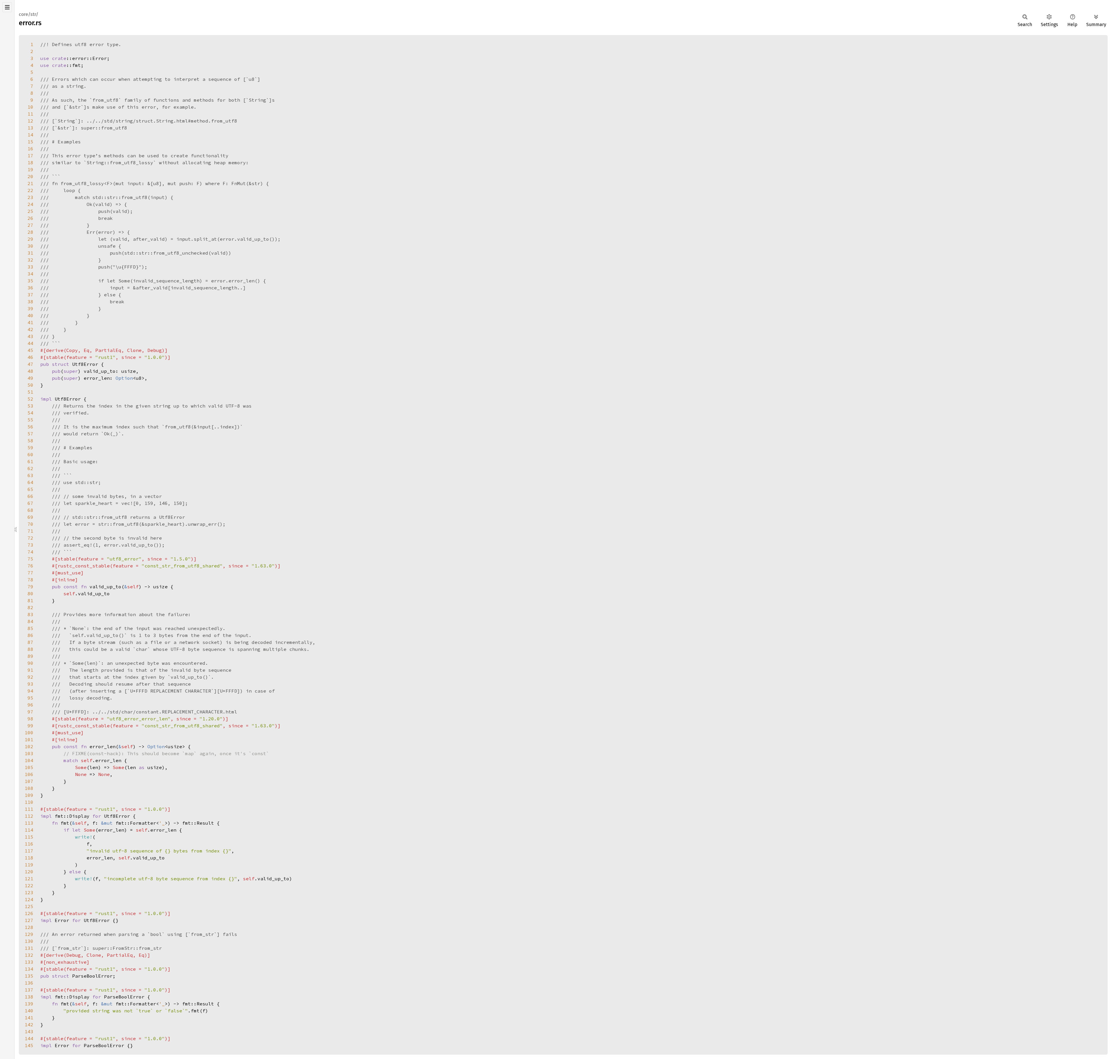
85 (30, 628)
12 (30, 121)
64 (30, 482)
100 (29, 732)
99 (30, 725)
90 (30, 663)
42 (30, 329)
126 (29, 913)
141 (29, 1017)
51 (30, 392)
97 (30, 712)
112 (29, 816)
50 (30, 385)
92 (30, 677)
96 (30, 705)
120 (29, 871)
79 (30, 586)
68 (30, 510)
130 (29, 941)
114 (29, 830)
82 (30, 607)
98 (30, 719)
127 (29, 920)
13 (30, 128)
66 (30, 496)
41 (30, 322)
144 (29, 1038)
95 (30, 698)
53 (30, 406)
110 (29, 802)
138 (29, 997)
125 (29, 906)
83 (30, 614)
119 (29, 865)
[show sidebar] (7, 7)
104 (29, 760)
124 (29, 899)
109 (29, 795)
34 (30, 274)
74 (30, 552)
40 (30, 315)
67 (30, 503)
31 (30, 253)
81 (30, 600)
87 (30, 642)
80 (30, 593)
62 (30, 468)
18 (30, 162)
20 (30, 176)
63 (30, 475)
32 (30, 260)
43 (30, 336)
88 (30, 649)
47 (30, 364)
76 (30, 566)
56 (30, 427)
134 (29, 969)
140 (29, 1011)
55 (30, 420)
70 (30, 524)
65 (30, 489)
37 (30, 294)
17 (30, 155)
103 (29, 753)
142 (29, 1024)
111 (29, 809)
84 (30, 621)
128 (29, 927)
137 (29, 990)
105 (29, 767)
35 (30, 281)
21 (30, 183)
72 (30, 538)
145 (29, 1045)
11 (30, 114)
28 (30, 232)
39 (30, 308)
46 (30, 357)
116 (29, 844)
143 (29, 1031)
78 (30, 580)
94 (30, 691)
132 (29, 955)
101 (29, 739)
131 (29, 948)
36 (30, 288)
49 (30, 378)
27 (30, 225)
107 (29, 781)
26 (30, 218)
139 (29, 1004)
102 (29, 746)
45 (30, 350)
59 (30, 447)
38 (30, 301)
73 (30, 545)
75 (30, 559)
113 (29, 823)
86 (30, 635)
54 (30, 413)
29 (30, 239)
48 (30, 371)
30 (30, 246)
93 (30, 684)
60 (30, 454)
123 (29, 892)
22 (30, 190)
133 (29, 962)
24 (30, 204)
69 (30, 517)
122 (29, 885)
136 (29, 983)
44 (30, 343)
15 (30, 142)
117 (29, 851)
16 (30, 148)
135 (29, 976)
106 (29, 774)
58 (30, 440)
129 (29, 934)
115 (29, 837)
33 (30, 267)
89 (30, 656)
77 (30, 573)
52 (30, 399)
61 (30, 461)
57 (30, 434)
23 (30, 197)
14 (30, 135)
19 (30, 169)
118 (29, 858)
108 (29, 788)
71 (30, 531)
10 (30, 107)
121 (29, 878)
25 (30, 211)
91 (30, 670)
